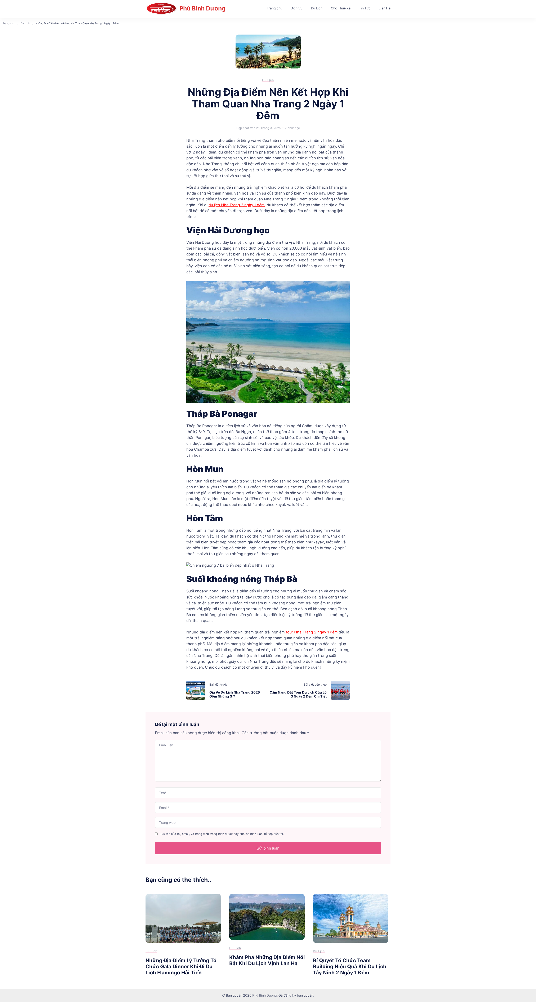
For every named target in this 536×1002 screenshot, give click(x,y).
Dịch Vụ (297, 8)
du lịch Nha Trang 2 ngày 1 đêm (237, 205)
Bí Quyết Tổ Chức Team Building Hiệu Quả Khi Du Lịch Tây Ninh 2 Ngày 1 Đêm (349, 966)
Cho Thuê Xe (340, 8)
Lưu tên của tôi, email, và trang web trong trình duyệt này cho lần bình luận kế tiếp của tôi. (222, 834)
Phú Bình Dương (202, 8)
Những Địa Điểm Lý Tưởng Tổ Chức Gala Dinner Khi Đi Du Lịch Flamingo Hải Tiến (181, 966)
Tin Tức (364, 8)
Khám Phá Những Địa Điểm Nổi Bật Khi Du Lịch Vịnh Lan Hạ (267, 960)
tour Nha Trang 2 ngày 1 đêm (312, 632)
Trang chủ (274, 8)
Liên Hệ (384, 8)
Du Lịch (316, 8)
